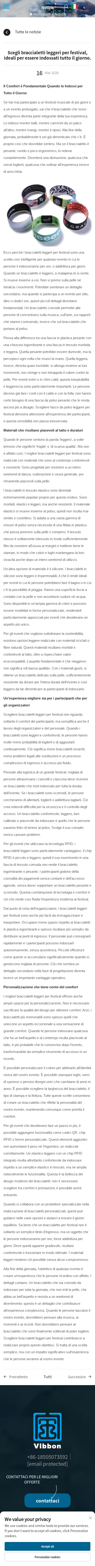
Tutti (48, 1376)
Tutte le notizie (28, 31)
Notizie (60, 14)
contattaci (47, 1500)
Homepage (42, 14)
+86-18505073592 (47, 1456)
